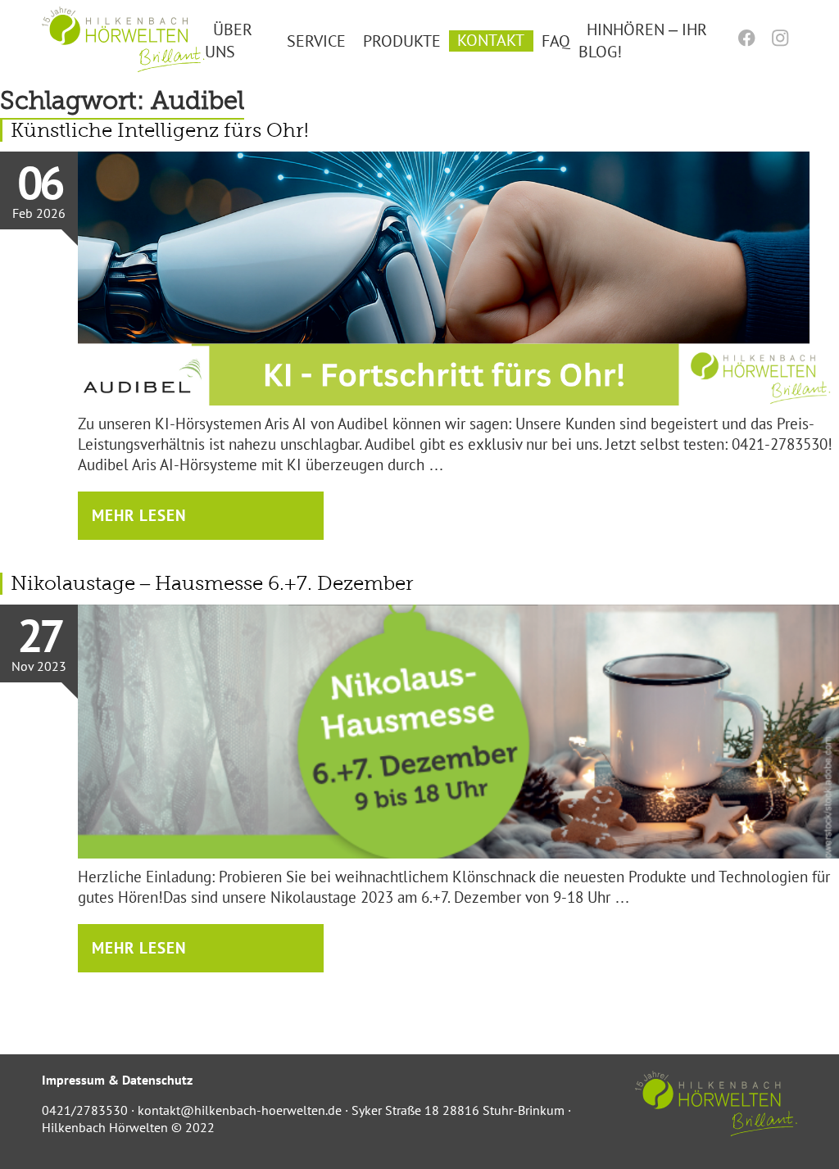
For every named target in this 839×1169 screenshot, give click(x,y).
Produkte (402, 40)
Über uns (228, 40)
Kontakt (490, 40)
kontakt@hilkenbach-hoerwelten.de (240, 1110)
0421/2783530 (85, 1110)
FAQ (556, 40)
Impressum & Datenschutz (117, 1080)
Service (316, 40)
